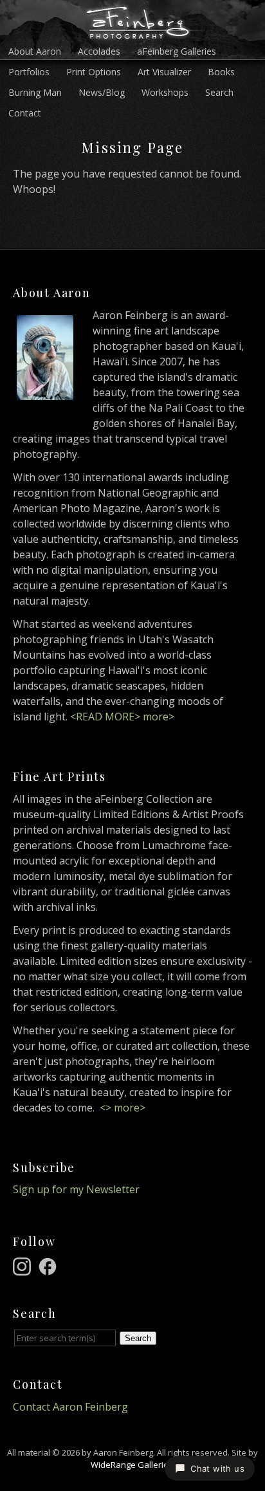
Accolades (99, 51)
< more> (122, 1108)
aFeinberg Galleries (176, 51)
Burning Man (35, 92)
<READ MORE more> (122, 716)
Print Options (93, 72)
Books (221, 72)
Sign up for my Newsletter (76, 1189)
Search (219, 92)
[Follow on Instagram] (24, 1265)
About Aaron (34, 51)
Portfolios (29, 72)
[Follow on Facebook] (49, 1265)
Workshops (165, 92)
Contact (24, 113)
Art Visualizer (164, 72)
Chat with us (217, 1468)
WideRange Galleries (132, 1464)
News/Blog (101, 92)
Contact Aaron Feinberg (70, 1407)
